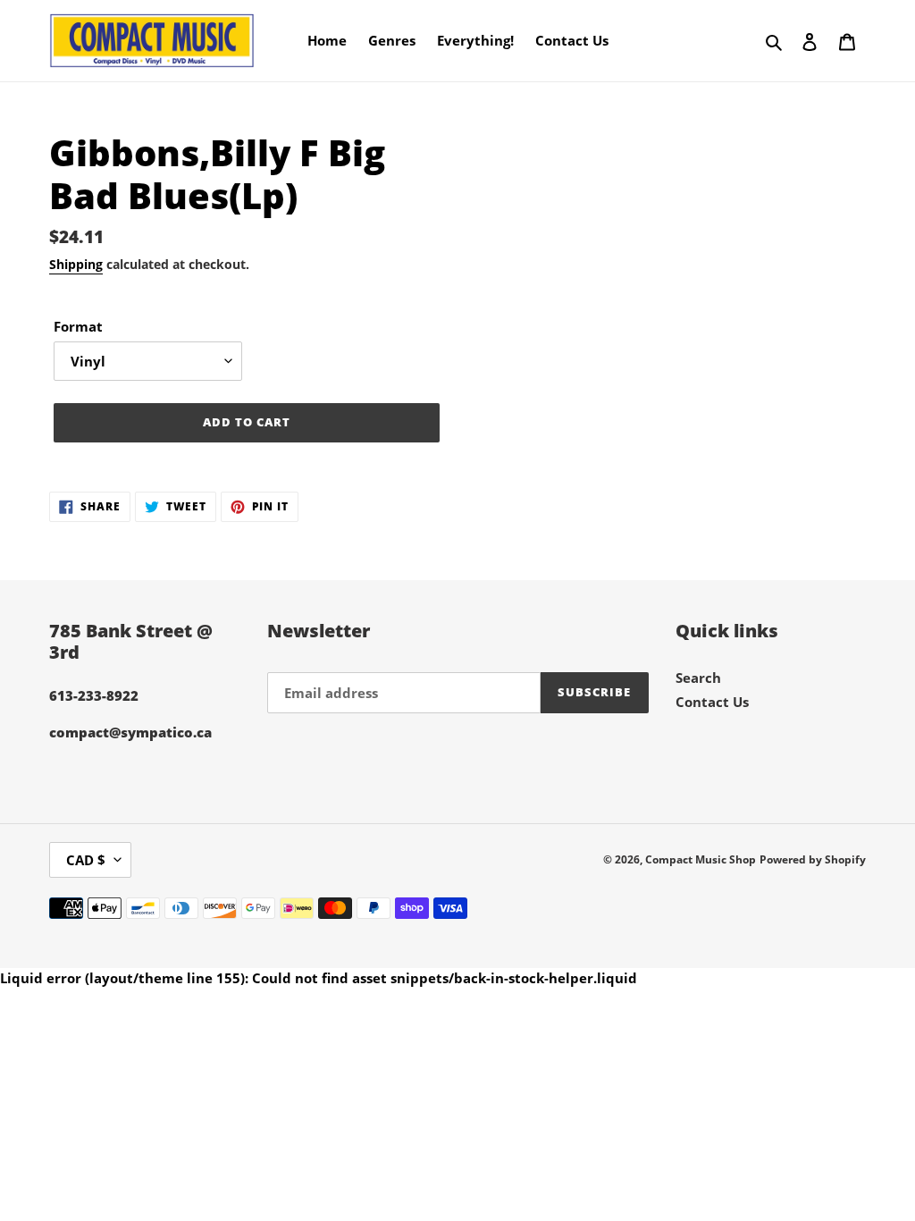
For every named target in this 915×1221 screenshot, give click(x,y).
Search (698, 677)
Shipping (76, 264)
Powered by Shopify (813, 859)
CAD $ (85, 860)
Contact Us (712, 702)
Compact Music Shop (700, 859)
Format (78, 326)
